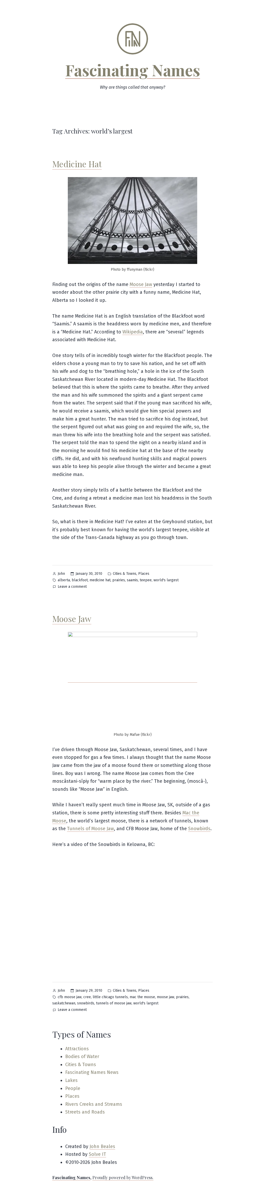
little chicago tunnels (110, 997)
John (61, 573)
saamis (132, 580)
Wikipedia (132, 332)
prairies (118, 580)
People (72, 1088)
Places (143, 573)
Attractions (77, 1049)
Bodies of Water (82, 1056)
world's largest (166, 580)
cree (87, 997)
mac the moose (142, 997)
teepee (146, 580)
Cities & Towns (124, 573)
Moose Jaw (141, 284)
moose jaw (165, 997)
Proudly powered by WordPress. (122, 1177)
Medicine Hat (77, 163)
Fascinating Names (132, 69)
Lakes (71, 1080)
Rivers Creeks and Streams (93, 1104)
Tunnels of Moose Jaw (90, 828)
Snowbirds (199, 828)
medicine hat (100, 580)
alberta (64, 580)
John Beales (102, 1146)
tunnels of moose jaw (113, 1003)
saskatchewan (63, 1003)
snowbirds (85, 1003)
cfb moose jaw (70, 997)
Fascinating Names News (92, 1072)
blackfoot (80, 580)
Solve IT (97, 1154)
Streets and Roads (85, 1112)
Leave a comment (72, 587)
